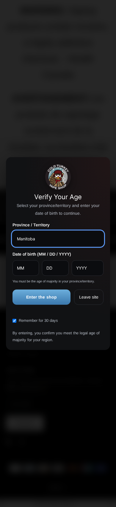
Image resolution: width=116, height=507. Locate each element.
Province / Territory (31, 224)
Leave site (88, 296)
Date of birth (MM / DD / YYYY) (41, 254)
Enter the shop (41, 296)
